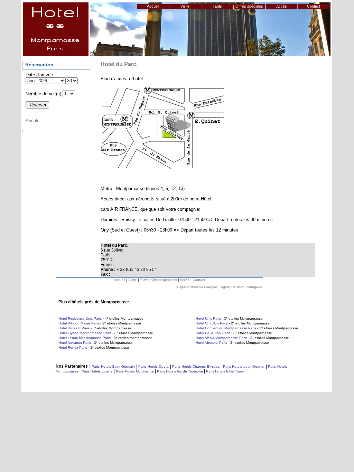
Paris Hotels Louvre (97, 371)
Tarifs (217, 6)
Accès (281, 6)
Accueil (153, 6)
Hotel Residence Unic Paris (80, 318)
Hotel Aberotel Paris (211, 342)
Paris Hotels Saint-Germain (113, 366)
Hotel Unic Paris (208, 318)
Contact (313, 6)
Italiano (197, 287)
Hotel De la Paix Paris (213, 333)
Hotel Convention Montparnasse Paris (226, 328)
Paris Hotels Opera (153, 366)
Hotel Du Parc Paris (74, 328)
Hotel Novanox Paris (74, 342)
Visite (184, 6)
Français (210, 287)
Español (183, 287)
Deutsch (237, 287)
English (224, 287)
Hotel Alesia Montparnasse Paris (221, 338)
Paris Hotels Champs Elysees (196, 366)
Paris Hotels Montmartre (135, 371)
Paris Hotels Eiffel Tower (225, 371)
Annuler (33, 120)
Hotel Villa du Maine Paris (78, 323)
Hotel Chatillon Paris (212, 323)
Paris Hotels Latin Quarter (244, 366)
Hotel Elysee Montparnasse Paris (84, 333)
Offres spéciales (249, 6)
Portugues (253, 287)
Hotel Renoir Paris (72, 347)
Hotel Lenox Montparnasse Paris (84, 338)
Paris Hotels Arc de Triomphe (180, 371)
